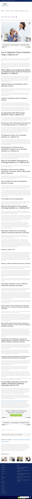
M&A (2, 479)
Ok (19, 497)
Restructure (3, 477)
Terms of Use (4, 490)
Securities (3, 469)
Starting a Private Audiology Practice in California (23, 480)
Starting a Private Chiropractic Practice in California (23, 477)
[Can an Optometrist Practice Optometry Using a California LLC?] (16, 32)
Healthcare (3, 473)
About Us (3, 484)
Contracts (3, 471)
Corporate (3, 467)
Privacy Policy (4, 492)
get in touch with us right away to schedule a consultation (16, 400)
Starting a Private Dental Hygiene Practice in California (22, 468)
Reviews (3, 481)
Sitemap (3, 488)
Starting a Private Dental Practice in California (23, 471)
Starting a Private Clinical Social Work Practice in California (23, 474)
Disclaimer (3, 486)
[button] (16, 17)
